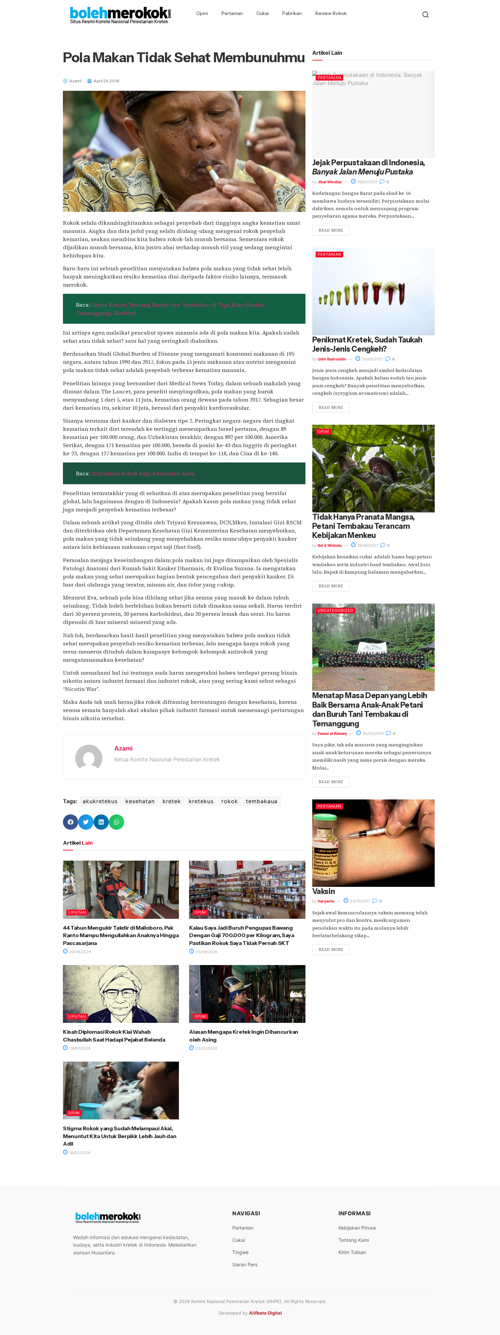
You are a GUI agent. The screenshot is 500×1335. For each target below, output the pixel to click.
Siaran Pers (244, 1264)
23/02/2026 (206, 1048)
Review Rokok (331, 13)
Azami (123, 748)
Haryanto (326, 901)
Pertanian (232, 13)
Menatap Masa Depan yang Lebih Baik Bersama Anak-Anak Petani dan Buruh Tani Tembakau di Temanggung (369, 709)
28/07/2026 (79, 1048)
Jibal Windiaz (330, 182)
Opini (202, 13)
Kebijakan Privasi (357, 1228)
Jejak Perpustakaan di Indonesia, (368, 167)
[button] (70, 822)
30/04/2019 (373, 733)
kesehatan (140, 801)
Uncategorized (335, 610)
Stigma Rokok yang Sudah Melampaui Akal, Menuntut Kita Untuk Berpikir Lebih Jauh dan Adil (119, 1136)
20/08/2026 (79, 951)
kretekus (201, 801)
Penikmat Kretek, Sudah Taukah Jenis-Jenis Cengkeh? (367, 344)
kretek (172, 801)
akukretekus (100, 801)
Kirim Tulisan (352, 1252)
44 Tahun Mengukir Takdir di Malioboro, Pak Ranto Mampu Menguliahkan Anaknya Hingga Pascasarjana (121, 935)
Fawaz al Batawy (332, 733)
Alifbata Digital (265, 1313)
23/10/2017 (359, 901)
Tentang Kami (353, 1240)
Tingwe (240, 1252)
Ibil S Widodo (330, 545)
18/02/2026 (79, 1152)
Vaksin (323, 891)
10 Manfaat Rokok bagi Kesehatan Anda (143, 473)
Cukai (262, 13)
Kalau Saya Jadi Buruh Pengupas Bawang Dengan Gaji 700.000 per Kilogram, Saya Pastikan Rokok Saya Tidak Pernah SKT (241, 935)
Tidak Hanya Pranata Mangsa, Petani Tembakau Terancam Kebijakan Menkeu (363, 526)
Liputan (77, 912)
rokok (229, 801)
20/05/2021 (372, 359)
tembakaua (262, 801)
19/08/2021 (367, 545)
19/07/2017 (366, 182)
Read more (331, 230)
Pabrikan (292, 13)
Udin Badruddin (332, 359)
